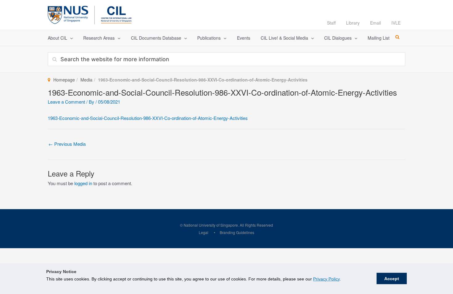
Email (375, 23)
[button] (70, 38)
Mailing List (379, 38)
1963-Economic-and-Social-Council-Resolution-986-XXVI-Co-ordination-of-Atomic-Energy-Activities (148, 118)
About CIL (57, 38)
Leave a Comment (66, 101)
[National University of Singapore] (68, 14)
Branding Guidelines (237, 232)
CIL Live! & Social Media (284, 38)
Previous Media (67, 144)
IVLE (396, 23)
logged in (83, 183)
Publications (209, 38)
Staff (331, 23)
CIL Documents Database (156, 38)
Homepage (64, 80)
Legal (203, 232)
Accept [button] (391, 278)
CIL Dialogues (338, 38)
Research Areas (99, 38)
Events (243, 38)
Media (86, 80)
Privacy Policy (326, 278)
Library (353, 23)
